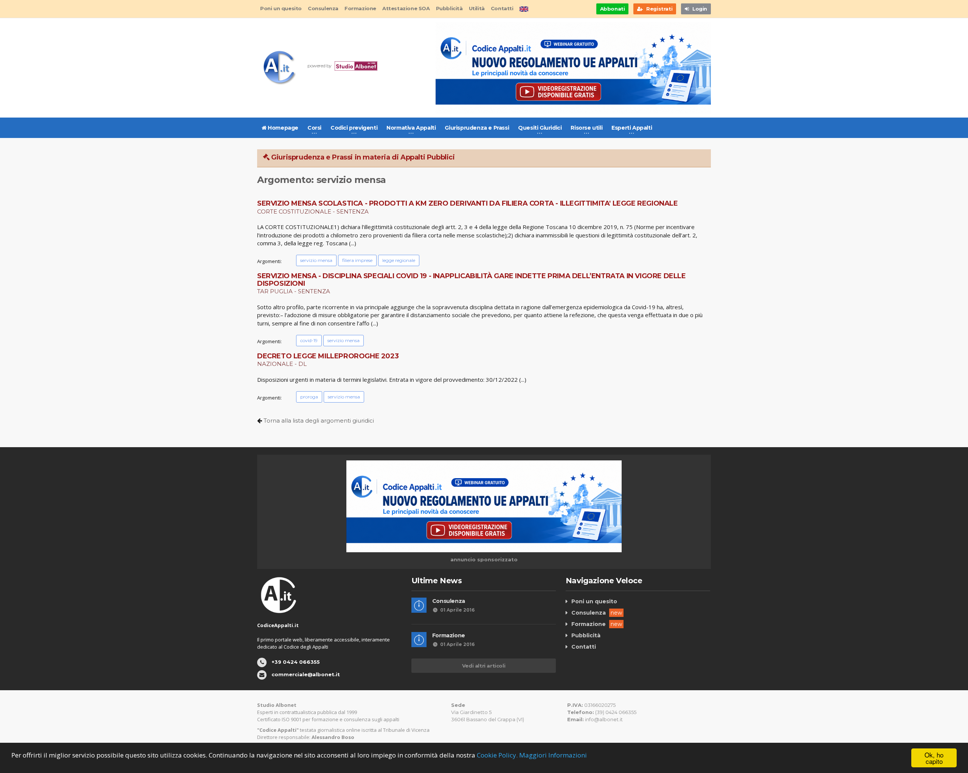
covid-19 (309, 340)
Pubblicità (449, 8)
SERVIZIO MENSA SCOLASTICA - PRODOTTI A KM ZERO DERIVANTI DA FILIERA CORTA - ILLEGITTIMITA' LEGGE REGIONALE (467, 203)
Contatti (502, 8)
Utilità (477, 8)
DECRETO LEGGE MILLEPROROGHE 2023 (328, 356)
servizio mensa (316, 260)
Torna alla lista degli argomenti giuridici (319, 420)
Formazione (360, 8)
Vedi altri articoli (483, 666)
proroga (309, 397)
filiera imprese (357, 260)
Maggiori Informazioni (553, 755)
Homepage (282, 127)
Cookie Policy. (497, 755)
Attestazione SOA (406, 8)
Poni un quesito (281, 8)
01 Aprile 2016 (457, 610)
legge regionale (398, 260)
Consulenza (323, 8)
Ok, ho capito (934, 758)
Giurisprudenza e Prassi (477, 127)
